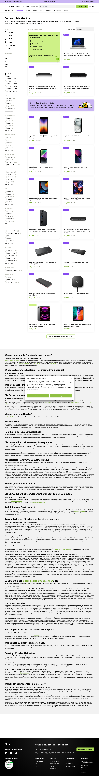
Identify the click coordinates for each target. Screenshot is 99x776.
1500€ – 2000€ (12, 84)
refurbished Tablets (16, 501)
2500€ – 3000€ (12, 89)
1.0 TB (9, 216)
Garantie (68, 761)
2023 (9, 123)
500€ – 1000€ (11, 79)
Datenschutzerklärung (48, 753)
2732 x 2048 (11, 255)
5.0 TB (9, 211)
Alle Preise (10, 74)
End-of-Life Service (79, 511)
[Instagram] (16, 753)
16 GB (9, 196)
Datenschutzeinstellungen (87, 768)
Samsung (10, 108)
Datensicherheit (70, 763)
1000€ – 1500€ (12, 81)
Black (9, 236)
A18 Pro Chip (11, 174)
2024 (9, 120)
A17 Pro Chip (11, 172)
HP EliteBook (37, 363)
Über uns (52, 766)
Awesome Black (12, 231)
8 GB (8, 201)
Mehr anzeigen (9, 66)
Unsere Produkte (54, 761)
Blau (8, 238)
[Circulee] (9, 6)
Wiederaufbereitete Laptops (12, 360)
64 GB (9, 191)
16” (8, 145)
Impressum (83, 772)
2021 (8, 128)
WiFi (8, 277)
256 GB (9, 221)
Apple (6, 64)
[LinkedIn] (6, 753)
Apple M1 (10, 182)
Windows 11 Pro (12, 165)
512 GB (9, 219)
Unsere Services (54, 763)
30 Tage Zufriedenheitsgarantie (14, 1)
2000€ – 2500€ (12, 86)
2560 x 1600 (11, 260)
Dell (6, 58)
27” (8, 138)
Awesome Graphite (13, 233)
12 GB (9, 199)
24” (8, 143)
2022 (9, 125)
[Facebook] (11, 753)
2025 (9, 118)
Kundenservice (39, 761)
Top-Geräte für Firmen (89, 1)
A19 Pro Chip (11, 177)
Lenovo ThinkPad (24, 363)
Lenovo (7, 56)
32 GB (9, 194)
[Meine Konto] (93, 6)
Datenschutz (84, 765)
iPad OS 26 (10, 162)
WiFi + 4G (10, 280)
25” (8, 140)
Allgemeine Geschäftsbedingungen (87, 761)
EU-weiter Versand (50, 1)
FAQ (36, 763)
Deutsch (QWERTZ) (13, 270)
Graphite (10, 241)
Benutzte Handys (9, 416)
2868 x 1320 (11, 250)
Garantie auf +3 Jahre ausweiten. (63, 549)
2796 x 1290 (11, 253)
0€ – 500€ (10, 76)
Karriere (37, 766)
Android (9, 157)
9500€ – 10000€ (12, 91)
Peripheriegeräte (24, 673)
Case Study (53, 768)
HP (5, 61)
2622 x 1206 (11, 258)
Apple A (9, 179)
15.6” (8, 147)
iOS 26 (9, 160)
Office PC (36, 635)
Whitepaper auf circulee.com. (38, 502)
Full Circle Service (70, 766)
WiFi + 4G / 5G (11, 282)
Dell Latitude (53, 363)
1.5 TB (9, 214)
